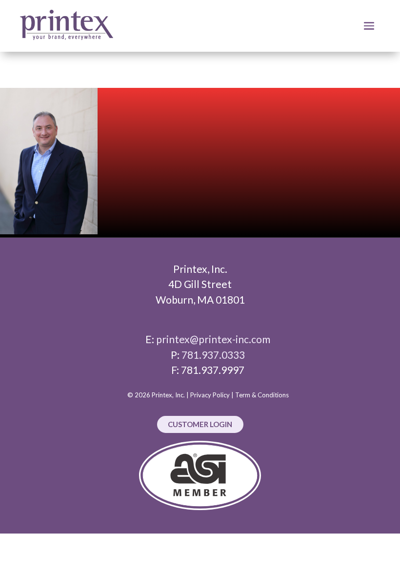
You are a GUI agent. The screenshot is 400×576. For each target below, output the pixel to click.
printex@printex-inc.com (213, 339)
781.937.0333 (213, 355)
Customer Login (200, 424)
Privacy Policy (210, 395)
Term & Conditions (262, 395)
